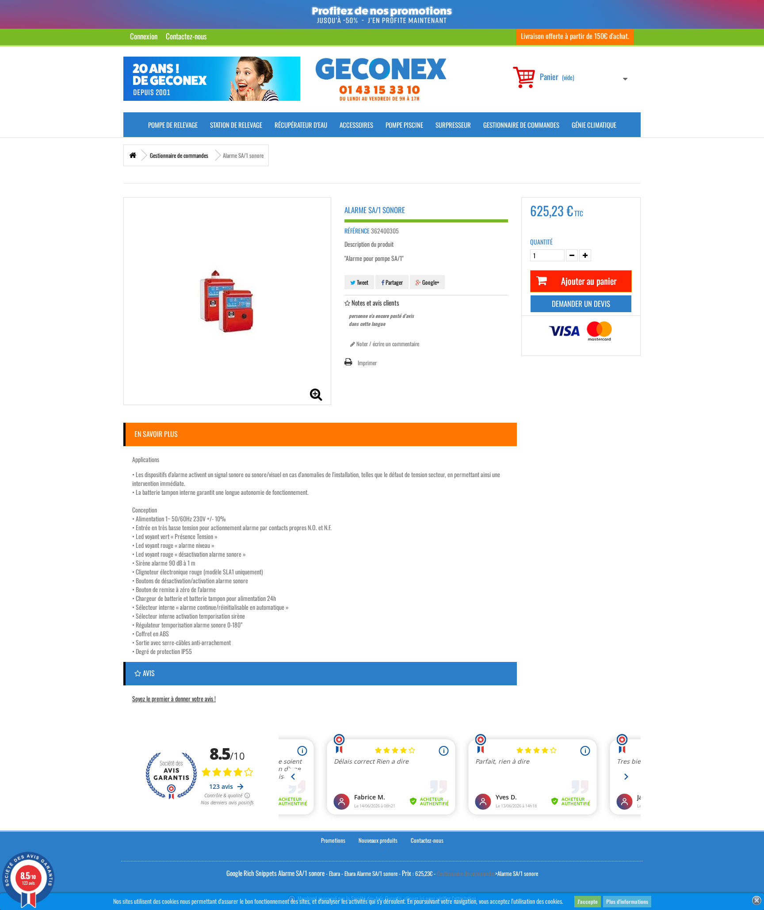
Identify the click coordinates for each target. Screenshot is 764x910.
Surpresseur (453, 125)
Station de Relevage (236, 125)
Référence (357, 230)
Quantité (541, 241)
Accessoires (356, 125)
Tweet (361, 282)
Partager (393, 282)
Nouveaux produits (378, 840)
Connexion (143, 36)
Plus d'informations (627, 901)
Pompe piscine (404, 125)
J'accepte (587, 901)
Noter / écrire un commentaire (387, 343)
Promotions (333, 840)
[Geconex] (381, 79)
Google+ (430, 282)
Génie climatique (594, 125)
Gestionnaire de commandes (521, 125)
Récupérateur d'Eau (301, 125)
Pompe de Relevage (173, 125)
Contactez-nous (186, 36)
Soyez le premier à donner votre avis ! (174, 698)
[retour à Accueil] (132, 155)
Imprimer (367, 362)
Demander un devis (581, 303)
